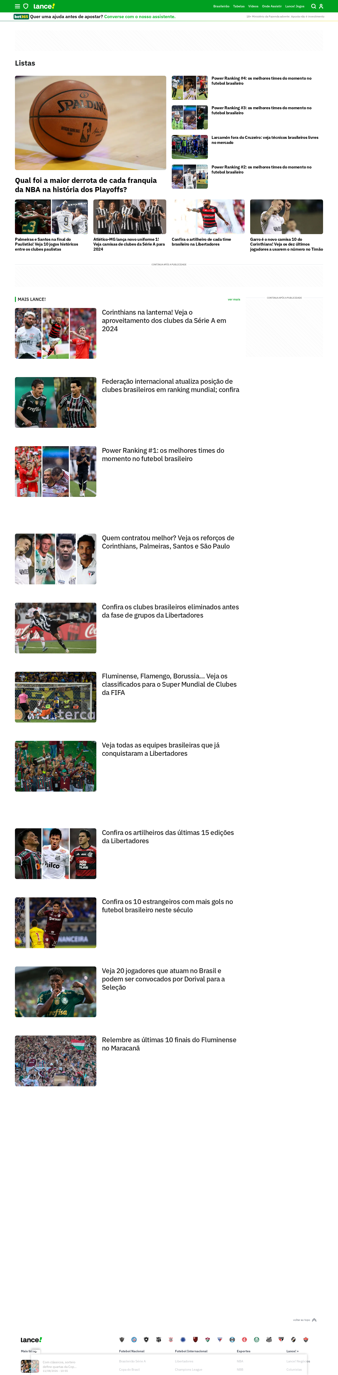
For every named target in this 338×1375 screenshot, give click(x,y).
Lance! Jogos (294, 6)
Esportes (243, 1351)
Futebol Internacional (191, 1351)
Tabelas (239, 6)
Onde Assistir (272, 6)
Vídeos (253, 6)
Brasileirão (221, 6)
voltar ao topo (301, 1320)
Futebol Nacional (131, 1351)
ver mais (234, 299)
